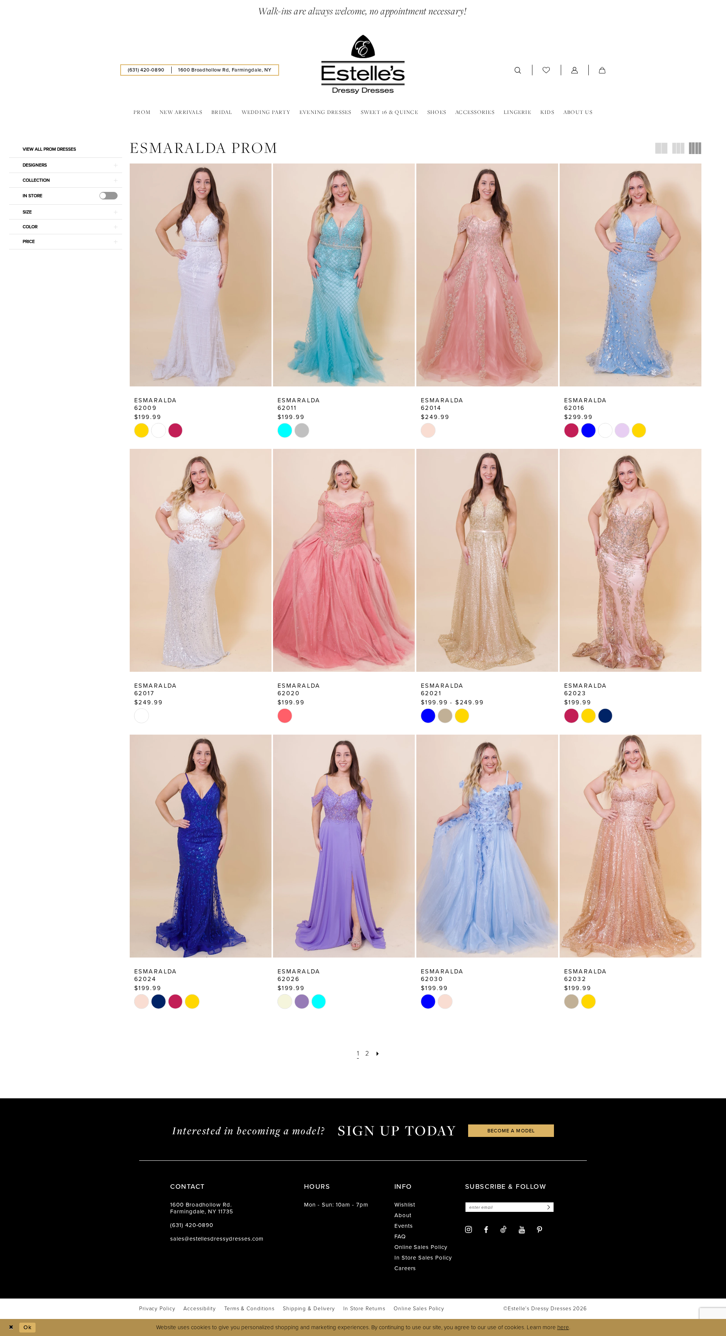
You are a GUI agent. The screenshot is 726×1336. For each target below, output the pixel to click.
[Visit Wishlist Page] (546, 70)
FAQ (400, 1236)
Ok (27, 1327)
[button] (575, 70)
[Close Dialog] (11, 1327)
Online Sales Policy (420, 1247)
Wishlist (405, 1205)
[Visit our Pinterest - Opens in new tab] (539, 1229)
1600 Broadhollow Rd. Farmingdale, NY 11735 (201, 1208)
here (563, 1327)
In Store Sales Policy (423, 1257)
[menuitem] (146, 70)
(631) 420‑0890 (191, 1225)
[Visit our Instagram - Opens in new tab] (468, 1229)
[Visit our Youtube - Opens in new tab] (522, 1229)
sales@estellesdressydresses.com (217, 1239)
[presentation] (108, 195)
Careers (405, 1268)
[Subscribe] (547, 1207)
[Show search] (518, 70)
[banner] (363, 64)
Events (403, 1226)
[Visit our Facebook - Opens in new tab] (486, 1229)
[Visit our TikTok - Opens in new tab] (503, 1229)
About (402, 1215)
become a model (511, 1130)
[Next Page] (377, 1053)
